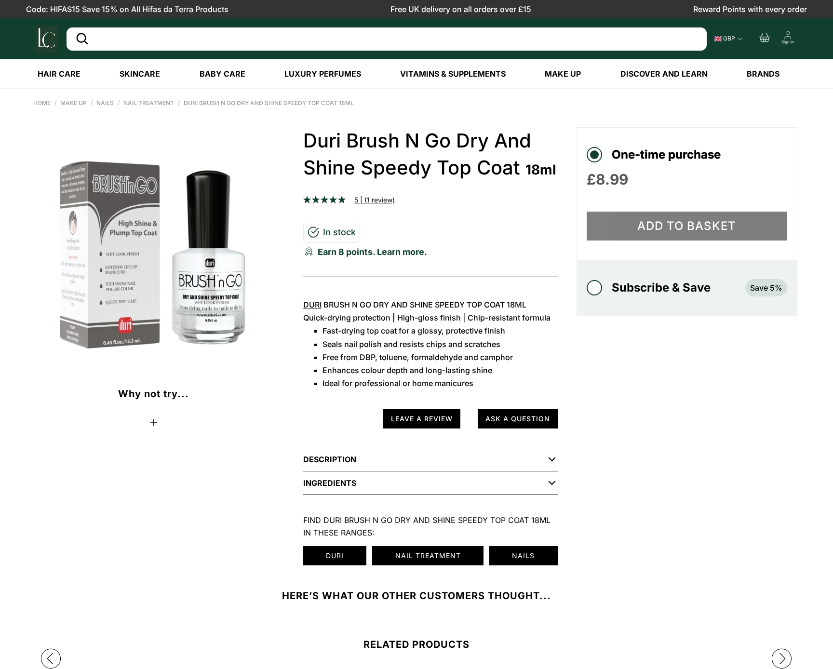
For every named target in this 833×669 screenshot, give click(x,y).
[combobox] (387, 39)
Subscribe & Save (697, 287)
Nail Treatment (148, 103)
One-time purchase (666, 154)
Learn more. (402, 252)
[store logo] (46, 39)
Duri (312, 304)
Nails (105, 103)
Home (42, 103)
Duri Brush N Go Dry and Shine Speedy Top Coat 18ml (269, 103)
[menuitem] (67, 73)
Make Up (73, 103)
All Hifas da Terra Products (179, 9)
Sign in (787, 42)
